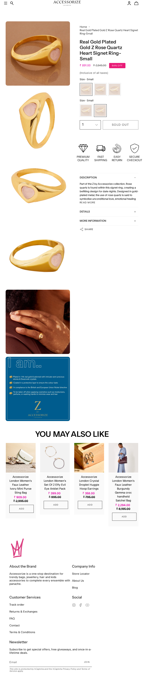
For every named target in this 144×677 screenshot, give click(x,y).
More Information (93, 221)
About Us (78, 580)
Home (83, 26)
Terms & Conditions (22, 632)
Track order (16, 604)
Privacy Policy (69, 669)
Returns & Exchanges (23, 611)
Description (88, 177)
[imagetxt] (38, 53)
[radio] (86, 89)
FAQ (12, 618)
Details (85, 211)
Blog (75, 587)
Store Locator (81, 573)
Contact (14, 625)
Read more (88, 202)
